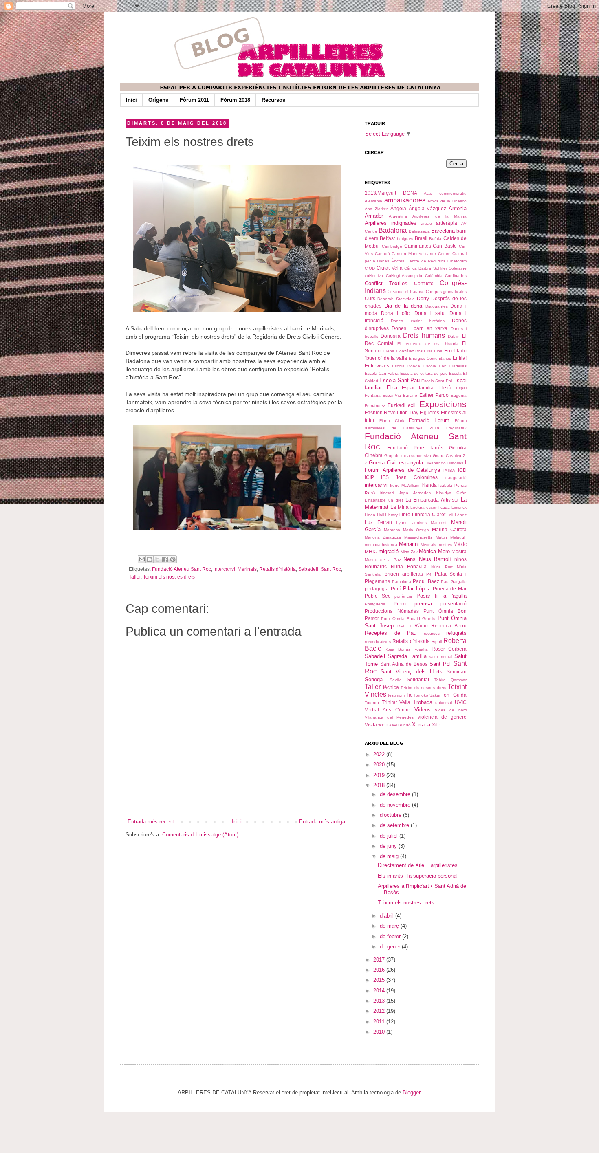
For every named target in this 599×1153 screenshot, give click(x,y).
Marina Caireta (449, 529)
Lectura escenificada (430, 507)
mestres (445, 544)
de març (390, 926)
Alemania (373, 201)
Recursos (273, 100)
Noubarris (376, 566)
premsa (423, 604)
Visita (371, 724)
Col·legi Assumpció (404, 275)
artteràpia (446, 223)
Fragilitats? (456, 428)
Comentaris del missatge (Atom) (200, 835)
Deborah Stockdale (395, 299)
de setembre (395, 825)
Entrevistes (377, 365)
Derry (423, 298)
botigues (405, 238)
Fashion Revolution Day (391, 412)
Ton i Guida (454, 695)
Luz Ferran (378, 522)
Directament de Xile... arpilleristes (418, 865)
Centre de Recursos (426, 261)
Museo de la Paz (383, 559)
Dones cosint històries (418, 321)
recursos (432, 633)
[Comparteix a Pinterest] (173, 559)
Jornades (422, 493)
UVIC (461, 702)
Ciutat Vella (389, 268)
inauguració (456, 477)
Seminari (457, 671)
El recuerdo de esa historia (427, 343)
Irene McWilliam (405, 485)
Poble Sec (377, 596)
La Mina (399, 507)
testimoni (396, 695)
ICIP (369, 477)
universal (443, 702)
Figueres (429, 412)
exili (412, 405)
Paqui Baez (426, 581)
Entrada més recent (151, 822)
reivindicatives (378, 641)
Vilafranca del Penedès (389, 717)
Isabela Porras (452, 485)
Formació (419, 420)
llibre (404, 514)
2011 (379, 1022)
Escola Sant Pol (436, 380)
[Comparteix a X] (157, 559)
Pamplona (401, 581)
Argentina (398, 216)
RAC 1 (404, 626)
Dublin (454, 336)
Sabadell (308, 569)
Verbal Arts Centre (387, 709)
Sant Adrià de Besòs (403, 664)
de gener (391, 947)
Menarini (409, 544)
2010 (379, 1032)
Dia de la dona (403, 306)
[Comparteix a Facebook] (165, 559)
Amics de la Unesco (447, 201)
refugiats (456, 633)
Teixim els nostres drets (169, 576)
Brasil (421, 238)
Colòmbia (434, 275)
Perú (396, 588)
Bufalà (435, 238)
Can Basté (445, 246)
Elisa (428, 351)
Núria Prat (442, 567)
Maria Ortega (416, 530)
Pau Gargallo (454, 581)
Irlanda (429, 485)
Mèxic (460, 544)
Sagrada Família (407, 656)
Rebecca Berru (449, 625)
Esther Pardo (434, 395)
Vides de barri (451, 710)
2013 (379, 1001)
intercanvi (224, 569)
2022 (379, 754)
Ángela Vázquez (428, 208)
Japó (403, 493)
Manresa (392, 530)
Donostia (391, 336)
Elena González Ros (403, 351)
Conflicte (424, 283)
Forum (441, 420)
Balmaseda (419, 231)
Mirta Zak (409, 552)
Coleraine (458, 268)
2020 (379, 764)
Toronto (372, 702)
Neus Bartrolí (435, 559)
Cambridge (392, 246)
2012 (379, 1011)
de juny (389, 846)
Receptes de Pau (390, 633)
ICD (462, 470)
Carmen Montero (408, 253)
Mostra (459, 551)
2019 (379, 775)
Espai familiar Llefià (426, 387)
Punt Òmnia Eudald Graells (408, 618)
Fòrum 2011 (194, 100)
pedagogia (377, 588)
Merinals (247, 569)
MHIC (371, 551)
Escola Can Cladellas (445, 366)
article (426, 223)
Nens (409, 559)
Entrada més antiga (322, 822)
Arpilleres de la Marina (439, 216)
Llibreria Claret (428, 514)
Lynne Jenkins (411, 522)
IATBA (449, 470)
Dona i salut (430, 313)
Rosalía (421, 649)
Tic (409, 695)
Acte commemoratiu (445, 193)
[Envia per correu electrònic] (142, 559)
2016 (379, 970)
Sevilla (396, 680)
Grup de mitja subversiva (408, 455)
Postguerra (375, 604)
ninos (460, 559)
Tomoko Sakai (427, 695)
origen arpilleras (404, 573)
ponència (403, 596)
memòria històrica (381, 544)
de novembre (396, 805)
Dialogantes (436, 306)
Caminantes (417, 246)
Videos (422, 709)
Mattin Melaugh (451, 537)
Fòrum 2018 (235, 100)
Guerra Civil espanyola (396, 463)
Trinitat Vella (396, 702)
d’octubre (391, 815)
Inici (131, 100)
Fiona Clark (391, 420)
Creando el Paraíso (406, 291)
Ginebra (374, 455)
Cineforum (457, 261)
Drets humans (424, 335)
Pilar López (416, 588)
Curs (370, 298)
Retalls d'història (277, 569)
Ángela (398, 208)
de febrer (391, 936)
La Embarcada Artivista (432, 499)
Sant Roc (331, 569)
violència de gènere (442, 717)
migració (389, 551)
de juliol (389, 836)
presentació (453, 603)
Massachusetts (418, 537)
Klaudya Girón (451, 493)
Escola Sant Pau (399, 380)
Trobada (422, 702)
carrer (430, 253)
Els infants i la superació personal (418, 876)
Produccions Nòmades (392, 611)
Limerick (459, 507)
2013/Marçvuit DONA (391, 193)
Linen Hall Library (381, 515)
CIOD (370, 268)
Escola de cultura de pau (424, 373)
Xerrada (421, 725)
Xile (436, 724)
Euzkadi (396, 405)
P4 (429, 574)
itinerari (387, 493)
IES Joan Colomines (409, 477)
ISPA (370, 492)
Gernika (458, 447)
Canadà (382, 253)
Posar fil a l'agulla (441, 596)
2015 (379, 980)
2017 (379, 960)
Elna (438, 351)
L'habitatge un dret (384, 500)
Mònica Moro (434, 551)
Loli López (457, 515)
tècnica (391, 687)
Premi (400, 603)
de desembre (396, 794)
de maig (390, 856)
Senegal (374, 679)
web (383, 724)
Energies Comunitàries (430, 358)
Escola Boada (406, 366)
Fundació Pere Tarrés (415, 447)
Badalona (393, 230)
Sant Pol (440, 664)
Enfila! (460, 358)
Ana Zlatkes (376, 209)
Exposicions (443, 404)
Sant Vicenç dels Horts (412, 672)
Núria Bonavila (409, 566)
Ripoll (437, 641)
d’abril (387, 916)
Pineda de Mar (450, 588)
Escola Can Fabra (382, 373)
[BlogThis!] (149, 559)
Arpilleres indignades (390, 223)
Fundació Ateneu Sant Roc (181, 569)
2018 (379, 785)
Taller (135, 576)
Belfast (387, 238)
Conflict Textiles (386, 283)
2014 (379, 991)
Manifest (439, 522)
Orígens (158, 100)
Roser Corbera (449, 648)
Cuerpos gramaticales (446, 291)
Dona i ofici (396, 313)
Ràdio (421, 625)
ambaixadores (404, 200)
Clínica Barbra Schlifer (425, 268)
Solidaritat (418, 679)
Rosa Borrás (397, 649)
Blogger (411, 1092)
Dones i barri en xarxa (419, 328)
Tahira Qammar (450, 680)
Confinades (456, 275)
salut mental (441, 656)
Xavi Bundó (400, 725)
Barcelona (443, 231)
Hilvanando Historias (444, 463)
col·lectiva (374, 275)
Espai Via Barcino (400, 395)
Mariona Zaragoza (383, 537)
